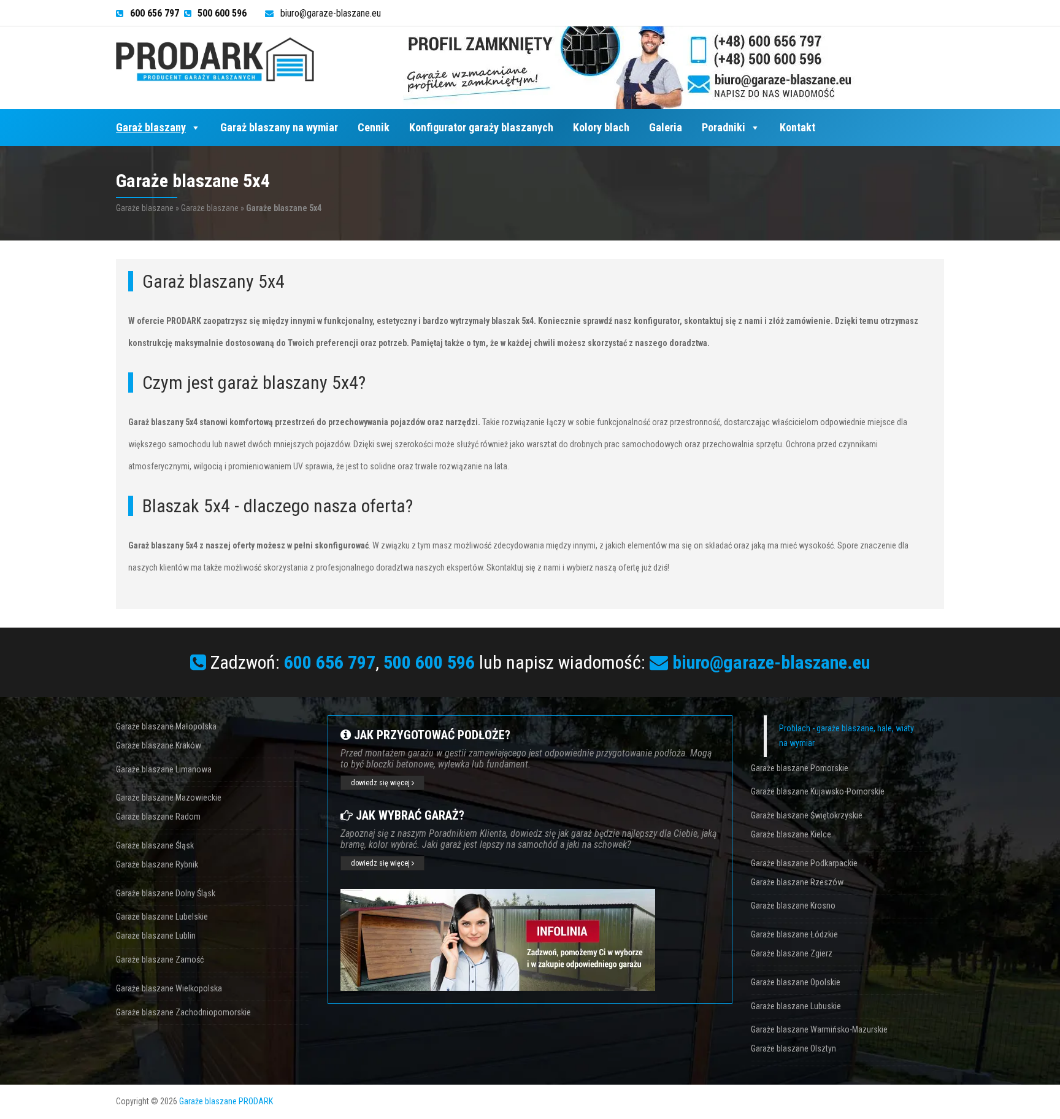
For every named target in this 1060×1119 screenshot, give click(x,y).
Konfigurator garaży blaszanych (481, 127)
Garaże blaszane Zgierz (791, 953)
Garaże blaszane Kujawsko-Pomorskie (818, 791)
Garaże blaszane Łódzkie (794, 934)
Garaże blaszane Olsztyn (793, 1048)
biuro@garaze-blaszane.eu (330, 13)
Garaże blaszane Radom (158, 816)
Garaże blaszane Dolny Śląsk (165, 893)
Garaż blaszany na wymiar (279, 127)
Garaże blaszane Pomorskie (799, 768)
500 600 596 (429, 662)
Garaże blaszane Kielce (791, 834)
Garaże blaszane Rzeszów (797, 882)
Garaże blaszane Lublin (156, 935)
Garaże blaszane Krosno (793, 905)
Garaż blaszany (151, 127)
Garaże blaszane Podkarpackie (804, 863)
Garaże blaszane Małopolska (166, 726)
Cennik (374, 127)
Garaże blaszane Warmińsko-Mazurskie (819, 1029)
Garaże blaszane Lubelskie (162, 916)
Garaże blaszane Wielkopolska (169, 988)
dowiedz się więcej (381, 783)
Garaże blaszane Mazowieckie (168, 797)
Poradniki (723, 127)
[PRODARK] (215, 59)
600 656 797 (329, 662)
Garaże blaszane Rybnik (157, 864)
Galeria (665, 127)
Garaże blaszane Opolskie (795, 982)
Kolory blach (601, 127)
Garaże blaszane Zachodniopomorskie (183, 1012)
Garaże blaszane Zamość (160, 959)
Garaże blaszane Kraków (158, 745)
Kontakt (797, 127)
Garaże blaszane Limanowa (164, 769)
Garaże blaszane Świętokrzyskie (806, 815)
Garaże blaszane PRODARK (226, 1101)
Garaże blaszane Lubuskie (796, 1006)
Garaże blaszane (145, 208)
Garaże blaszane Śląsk (155, 845)
